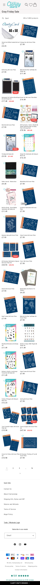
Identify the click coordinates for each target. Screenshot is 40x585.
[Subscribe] (33, 535)
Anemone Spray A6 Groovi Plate (10, 235)
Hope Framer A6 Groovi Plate (27, 371)
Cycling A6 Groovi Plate (26, 399)
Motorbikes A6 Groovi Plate (27, 181)
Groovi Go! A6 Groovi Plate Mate (28, 97)
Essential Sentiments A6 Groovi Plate (28, 208)
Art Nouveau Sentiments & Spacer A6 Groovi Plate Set (10, 262)
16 (32, 468)
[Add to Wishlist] (5, 24)
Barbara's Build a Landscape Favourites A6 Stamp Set (9, 372)
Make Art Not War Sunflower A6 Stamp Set (28, 70)
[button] (20, 583)
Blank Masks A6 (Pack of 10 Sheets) (27, 289)
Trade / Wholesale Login (12, 522)
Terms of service (21, 566)
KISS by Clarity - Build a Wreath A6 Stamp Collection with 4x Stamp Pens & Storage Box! (29, 126)
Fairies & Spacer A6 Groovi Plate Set (28, 427)
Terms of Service (10, 509)
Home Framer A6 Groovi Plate (28, 235)
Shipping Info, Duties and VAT (14, 499)
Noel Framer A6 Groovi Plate (9, 316)
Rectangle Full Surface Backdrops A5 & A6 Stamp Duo (11, 98)
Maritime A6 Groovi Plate (8, 125)
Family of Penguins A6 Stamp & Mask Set (10, 399)
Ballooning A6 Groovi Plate (9, 70)
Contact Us (8, 489)
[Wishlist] (31, 5)
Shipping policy (32, 566)
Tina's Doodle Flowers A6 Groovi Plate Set (10, 427)
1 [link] (6, 468)
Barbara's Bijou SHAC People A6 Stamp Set (28, 344)
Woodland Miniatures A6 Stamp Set (10, 344)
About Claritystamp (10, 494)
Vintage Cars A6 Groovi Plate (27, 42)
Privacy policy (9, 566)
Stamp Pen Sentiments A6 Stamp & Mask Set (29, 154)
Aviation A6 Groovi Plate (8, 289)
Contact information (21, 570)
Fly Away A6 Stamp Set (7, 154)
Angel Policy (8, 514)
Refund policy (29, 563)
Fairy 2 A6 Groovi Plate (26, 261)
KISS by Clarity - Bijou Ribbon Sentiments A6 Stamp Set (9, 208)
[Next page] (20, 473)
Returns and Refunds (11, 504)
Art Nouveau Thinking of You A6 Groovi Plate (28, 454)
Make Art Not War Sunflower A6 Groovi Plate (28, 317)
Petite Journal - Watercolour (9, 181)
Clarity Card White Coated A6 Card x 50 (11, 43)
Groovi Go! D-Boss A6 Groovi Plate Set (11, 454)
